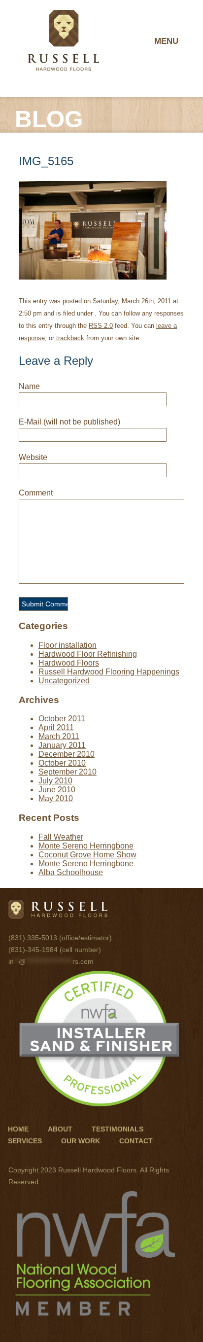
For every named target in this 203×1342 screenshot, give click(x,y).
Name (29, 386)
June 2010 (56, 789)
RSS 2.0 (101, 325)
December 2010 (66, 754)
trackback (70, 338)
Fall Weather (60, 837)
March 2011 (58, 736)
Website (33, 457)
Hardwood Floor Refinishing (87, 654)
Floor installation (67, 645)
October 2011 (61, 718)
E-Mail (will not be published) (69, 422)
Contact (136, 1141)
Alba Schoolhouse (70, 872)
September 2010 (67, 772)
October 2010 (62, 763)
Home (18, 1129)
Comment (36, 493)
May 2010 (55, 798)
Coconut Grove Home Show (87, 854)
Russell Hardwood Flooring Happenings (108, 672)
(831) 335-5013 (32, 938)
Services (25, 1141)
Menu (166, 41)
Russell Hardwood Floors (63, 40)
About (60, 1129)
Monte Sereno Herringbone (86, 846)
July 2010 (55, 781)
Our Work (80, 1141)
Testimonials (117, 1129)
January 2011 (62, 745)
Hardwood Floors (68, 663)
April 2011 (56, 727)
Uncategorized (64, 680)
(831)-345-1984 (33, 950)
